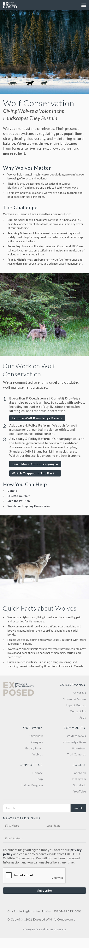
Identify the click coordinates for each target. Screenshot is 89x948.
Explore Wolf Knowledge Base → (37, 418)
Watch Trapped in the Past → (35, 473)
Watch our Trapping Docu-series (28, 506)
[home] (10, 5)
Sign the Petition (18, 501)
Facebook (79, 773)
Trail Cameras (76, 754)
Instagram (79, 779)
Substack (79, 785)
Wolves (37, 754)
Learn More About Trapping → (35, 464)
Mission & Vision (74, 699)
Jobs (82, 717)
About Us (79, 692)
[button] (83, 5)
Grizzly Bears (34, 748)
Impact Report (76, 705)
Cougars (37, 742)
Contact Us (78, 711)
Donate (12, 490)
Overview (36, 736)
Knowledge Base (74, 742)
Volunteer (79, 748)
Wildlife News (76, 736)
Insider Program (32, 785)
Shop (39, 779)
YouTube (79, 791)
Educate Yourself (18, 496)
